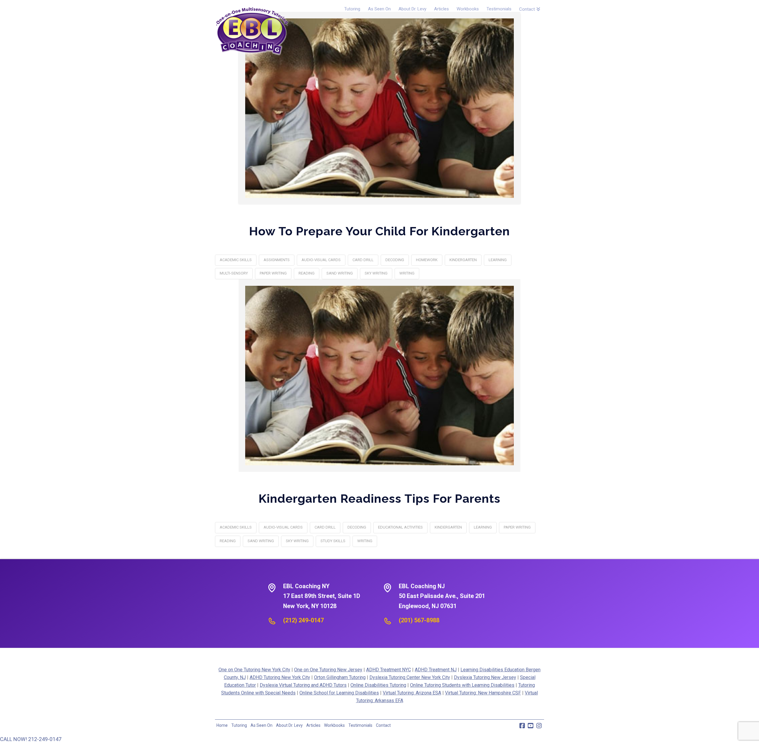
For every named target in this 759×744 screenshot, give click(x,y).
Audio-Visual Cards (321, 260)
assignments (277, 260)
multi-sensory (234, 273)
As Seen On (261, 725)
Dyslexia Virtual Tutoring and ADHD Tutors (303, 685)
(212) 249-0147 (303, 620)
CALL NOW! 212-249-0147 (30, 739)
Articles (313, 725)
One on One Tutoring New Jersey (328, 669)
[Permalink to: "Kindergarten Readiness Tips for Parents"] (379, 375)
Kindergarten (463, 260)
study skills (332, 541)
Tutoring (239, 725)
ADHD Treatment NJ (436, 669)
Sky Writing (376, 273)
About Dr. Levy (289, 725)
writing (406, 273)
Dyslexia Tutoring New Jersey (485, 677)
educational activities (400, 527)
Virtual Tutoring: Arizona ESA (412, 693)
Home (222, 725)
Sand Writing (339, 273)
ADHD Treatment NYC (388, 669)
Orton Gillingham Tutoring (340, 677)
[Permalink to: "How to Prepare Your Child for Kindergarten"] (379, 108)
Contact (383, 725)
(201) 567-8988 (419, 620)
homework (427, 260)
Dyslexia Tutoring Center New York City (409, 677)
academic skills (236, 260)
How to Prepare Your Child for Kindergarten (379, 231)
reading (307, 273)
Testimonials (360, 725)
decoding (394, 260)
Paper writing (273, 273)
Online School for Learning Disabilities (339, 693)
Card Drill (363, 260)
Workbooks (334, 725)
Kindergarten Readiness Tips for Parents (379, 498)
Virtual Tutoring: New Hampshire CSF (483, 693)
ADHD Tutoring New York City (280, 677)
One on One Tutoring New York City (254, 669)
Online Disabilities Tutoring (378, 685)
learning (498, 260)
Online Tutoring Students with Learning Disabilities (462, 685)
